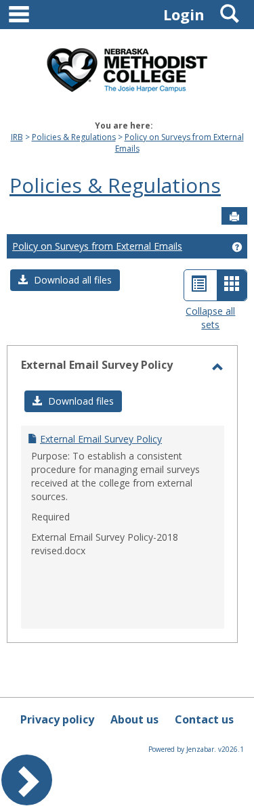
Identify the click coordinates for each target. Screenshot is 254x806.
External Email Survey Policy (101, 438)
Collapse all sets (210, 318)
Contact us (204, 719)
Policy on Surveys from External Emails (97, 246)
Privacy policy (57, 719)
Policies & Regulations (74, 137)
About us (134, 719)
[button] (65, 280)
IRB (17, 137)
